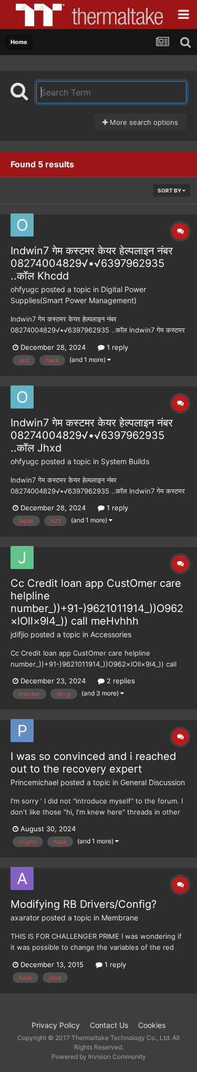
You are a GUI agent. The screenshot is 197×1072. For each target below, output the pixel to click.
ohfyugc (25, 289)
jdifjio (19, 634)
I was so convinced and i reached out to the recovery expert (93, 762)
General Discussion (152, 782)
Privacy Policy (56, 1025)
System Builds (125, 461)
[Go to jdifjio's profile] (22, 557)
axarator (25, 917)
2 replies (120, 681)
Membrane (119, 917)
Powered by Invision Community (98, 1056)
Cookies (151, 1025)
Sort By (170, 190)
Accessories (110, 634)
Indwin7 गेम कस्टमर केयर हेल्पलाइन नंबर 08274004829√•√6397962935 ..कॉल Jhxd (92, 435)
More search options (143, 122)
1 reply (116, 347)
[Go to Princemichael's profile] (22, 730)
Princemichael (34, 782)
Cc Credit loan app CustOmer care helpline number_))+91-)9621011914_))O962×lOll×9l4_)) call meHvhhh (97, 602)
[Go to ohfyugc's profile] (22, 225)
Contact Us (109, 1025)
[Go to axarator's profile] (22, 878)
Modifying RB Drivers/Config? (84, 904)
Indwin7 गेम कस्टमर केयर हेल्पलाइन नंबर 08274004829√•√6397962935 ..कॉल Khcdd (92, 263)
